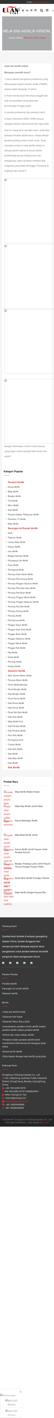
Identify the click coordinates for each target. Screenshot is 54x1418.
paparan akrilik (15, 537)
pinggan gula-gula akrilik (19, 629)
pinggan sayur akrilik (17, 624)
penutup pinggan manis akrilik (22, 597)
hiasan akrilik (14, 546)
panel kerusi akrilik (16, 698)
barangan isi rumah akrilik (15, 988)
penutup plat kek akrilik (19, 606)
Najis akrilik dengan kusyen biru (30, 892)
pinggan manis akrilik (17, 643)
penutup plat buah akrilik (19, 592)
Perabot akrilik (9, 983)
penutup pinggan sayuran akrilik (23, 583)
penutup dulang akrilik (18, 611)
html (41, 1122)
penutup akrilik (14, 615)
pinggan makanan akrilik (19, 638)
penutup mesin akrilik (18, 680)
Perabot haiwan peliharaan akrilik (23, 514)
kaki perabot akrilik (16, 726)
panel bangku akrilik (17, 689)
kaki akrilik (13, 753)
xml (47, 1122)
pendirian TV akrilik (17, 519)
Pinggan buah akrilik (17, 634)
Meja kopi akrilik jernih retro (29, 806)
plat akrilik (12, 652)
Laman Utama (15, 37)
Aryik (10, 532)
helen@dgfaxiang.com (41, 2)
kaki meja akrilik (15, 758)
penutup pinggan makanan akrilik (23, 601)
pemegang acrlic (15, 739)
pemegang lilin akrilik (18, 560)
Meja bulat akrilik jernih (26, 834)
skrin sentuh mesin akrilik (20, 675)
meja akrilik (13, 491)
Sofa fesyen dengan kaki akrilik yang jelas (24, 1056)
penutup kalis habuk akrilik (20, 574)
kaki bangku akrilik (16, 693)
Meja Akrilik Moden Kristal (27, 791)
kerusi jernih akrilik (12, 1051)
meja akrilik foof (15, 721)
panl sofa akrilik (15, 735)
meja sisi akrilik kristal (34, 37)
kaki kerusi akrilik (16, 703)
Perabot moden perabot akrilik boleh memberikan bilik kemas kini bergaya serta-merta (24, 1043)
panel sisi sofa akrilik (18, 712)
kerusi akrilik (14, 486)
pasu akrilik (13, 565)
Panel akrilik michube (17, 684)
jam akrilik (13, 551)
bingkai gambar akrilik (18, 555)
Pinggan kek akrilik (16, 647)
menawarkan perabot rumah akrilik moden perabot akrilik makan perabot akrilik (24, 1028)
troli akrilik (13, 500)
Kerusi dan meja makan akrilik (18, 1034)
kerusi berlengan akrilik (26, 820)
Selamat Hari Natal (12, 1016)
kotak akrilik (13, 657)
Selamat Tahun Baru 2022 (16, 1021)
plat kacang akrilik (16, 620)
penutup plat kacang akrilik (20, 578)
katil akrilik (13, 509)
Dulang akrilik (14, 666)
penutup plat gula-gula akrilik (21, 588)
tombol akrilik (14, 744)
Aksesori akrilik (10, 993)
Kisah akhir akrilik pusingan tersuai (32, 877)
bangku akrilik (14, 496)
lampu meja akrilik (16, 542)
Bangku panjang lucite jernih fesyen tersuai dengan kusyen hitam (33, 865)
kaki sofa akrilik (15, 716)
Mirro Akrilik (13, 505)
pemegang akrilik (16, 569)
